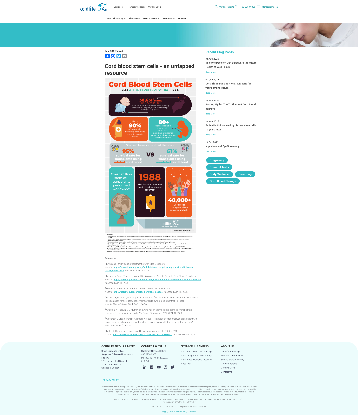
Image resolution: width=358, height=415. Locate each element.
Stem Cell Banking (114, 18)
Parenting (245, 174)
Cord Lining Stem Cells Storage (196, 355)
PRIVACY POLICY (111, 380)
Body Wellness (219, 174)
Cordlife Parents (226, 7)
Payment (182, 18)
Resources (168, 18)
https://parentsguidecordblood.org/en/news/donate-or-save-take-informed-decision (157, 279)
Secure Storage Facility (232, 359)
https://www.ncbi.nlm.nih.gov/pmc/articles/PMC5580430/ (142, 334)
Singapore (118, 7)
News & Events (150, 18)
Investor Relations (137, 7)
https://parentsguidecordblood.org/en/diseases (138, 292)
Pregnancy (217, 160)
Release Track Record (232, 355)
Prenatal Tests (219, 167)
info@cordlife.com (270, 7)
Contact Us (226, 371)
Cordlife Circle (154, 7)
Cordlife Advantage (230, 351)
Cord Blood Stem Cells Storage (196, 351)
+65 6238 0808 (247, 7)
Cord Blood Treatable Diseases (196, 359)
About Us (133, 18)
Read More (210, 72)
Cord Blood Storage (223, 181)
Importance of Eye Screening (222, 146)
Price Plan (186, 363)
